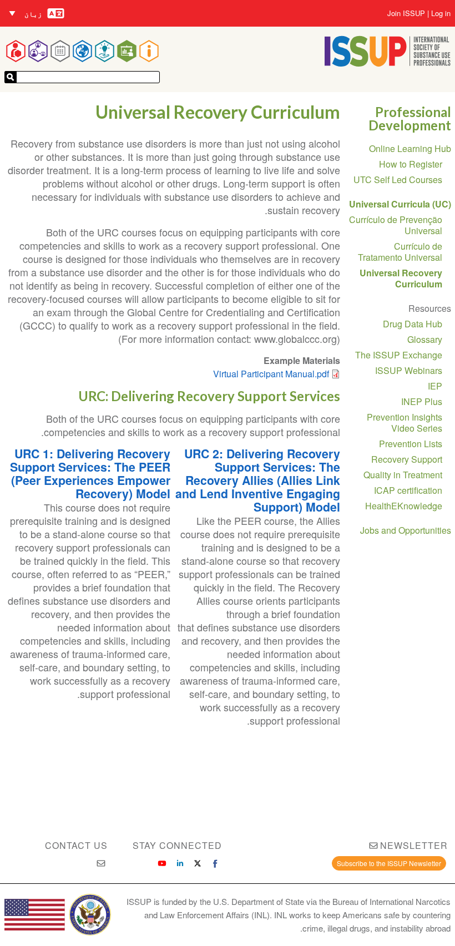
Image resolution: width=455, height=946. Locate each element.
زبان (33, 13)
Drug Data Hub (412, 323)
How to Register (410, 164)
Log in (441, 13)
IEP (435, 386)
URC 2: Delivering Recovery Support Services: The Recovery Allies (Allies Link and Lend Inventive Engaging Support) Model (257, 480)
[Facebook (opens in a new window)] (215, 863)
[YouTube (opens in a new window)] (162, 863)
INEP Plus (421, 401)
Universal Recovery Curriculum (401, 278)
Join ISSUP (406, 13)
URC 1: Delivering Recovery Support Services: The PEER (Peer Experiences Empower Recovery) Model (90, 473)
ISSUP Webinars (408, 370)
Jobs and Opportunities (405, 530)
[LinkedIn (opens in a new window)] (179, 863)
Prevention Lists (410, 443)
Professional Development (409, 118)
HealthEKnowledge (403, 505)
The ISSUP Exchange (398, 354)
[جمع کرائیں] (10, 77)
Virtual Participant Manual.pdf (271, 373)
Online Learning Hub (410, 148)
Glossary (424, 339)
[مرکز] (388, 63)
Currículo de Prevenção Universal (395, 225)
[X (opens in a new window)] (197, 863)
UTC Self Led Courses (397, 179)
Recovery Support (406, 459)
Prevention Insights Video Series (404, 422)
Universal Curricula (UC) (400, 204)
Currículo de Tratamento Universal (400, 252)
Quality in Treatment (402, 474)
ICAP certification (408, 490)
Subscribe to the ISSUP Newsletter (389, 863)
